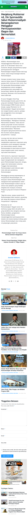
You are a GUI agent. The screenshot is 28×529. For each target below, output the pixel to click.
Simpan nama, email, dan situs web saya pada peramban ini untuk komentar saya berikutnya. (15, 450)
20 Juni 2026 (22, 331)
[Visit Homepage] (14, 6)
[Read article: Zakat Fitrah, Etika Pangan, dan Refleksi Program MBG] (14, 381)
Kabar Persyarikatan (9, 11)
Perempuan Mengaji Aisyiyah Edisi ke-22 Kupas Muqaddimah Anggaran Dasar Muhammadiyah (17, 510)
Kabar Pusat (18, 11)
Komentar (4, 409)
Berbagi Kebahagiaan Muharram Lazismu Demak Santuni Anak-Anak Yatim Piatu (18, 494)
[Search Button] (26, 7)
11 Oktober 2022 (7, 40)
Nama (3, 429)
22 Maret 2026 (23, 393)
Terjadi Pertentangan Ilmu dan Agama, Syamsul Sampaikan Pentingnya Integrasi (16, 502)
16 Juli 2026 (22, 310)
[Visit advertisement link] (14, 472)
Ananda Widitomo (10, 38)
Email (3, 436)
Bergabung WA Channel (22, 2)
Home (2, 11)
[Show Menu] (2, 7)
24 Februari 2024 (12, 505)
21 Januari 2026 (12, 513)
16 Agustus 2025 (12, 497)
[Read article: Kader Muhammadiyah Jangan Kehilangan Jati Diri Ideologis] (14, 298)
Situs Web (3, 442)
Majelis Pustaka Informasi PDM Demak (10, 310)
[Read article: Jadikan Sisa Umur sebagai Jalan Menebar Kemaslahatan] (14, 319)
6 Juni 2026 (22, 372)
